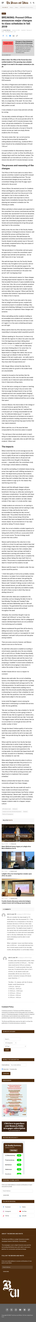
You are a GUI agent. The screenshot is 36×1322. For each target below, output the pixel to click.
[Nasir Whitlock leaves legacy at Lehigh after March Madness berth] (18, 833)
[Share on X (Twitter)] (6, 35)
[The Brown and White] (17, 3)
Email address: (6, 1065)
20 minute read (7, 809)
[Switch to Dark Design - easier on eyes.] (31, 3)
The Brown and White (16, 1315)
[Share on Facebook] (3, 35)
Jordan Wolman (6, 30)
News (3, 13)
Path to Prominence (8, 345)
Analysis (15, 809)
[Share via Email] (13, 35)
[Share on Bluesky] (10, 35)
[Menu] (3, 3)
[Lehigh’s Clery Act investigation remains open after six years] (18, 860)
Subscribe (6, 1195)
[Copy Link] (16, 35)
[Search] (33, 3)
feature (25, 811)
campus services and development (12, 811)
